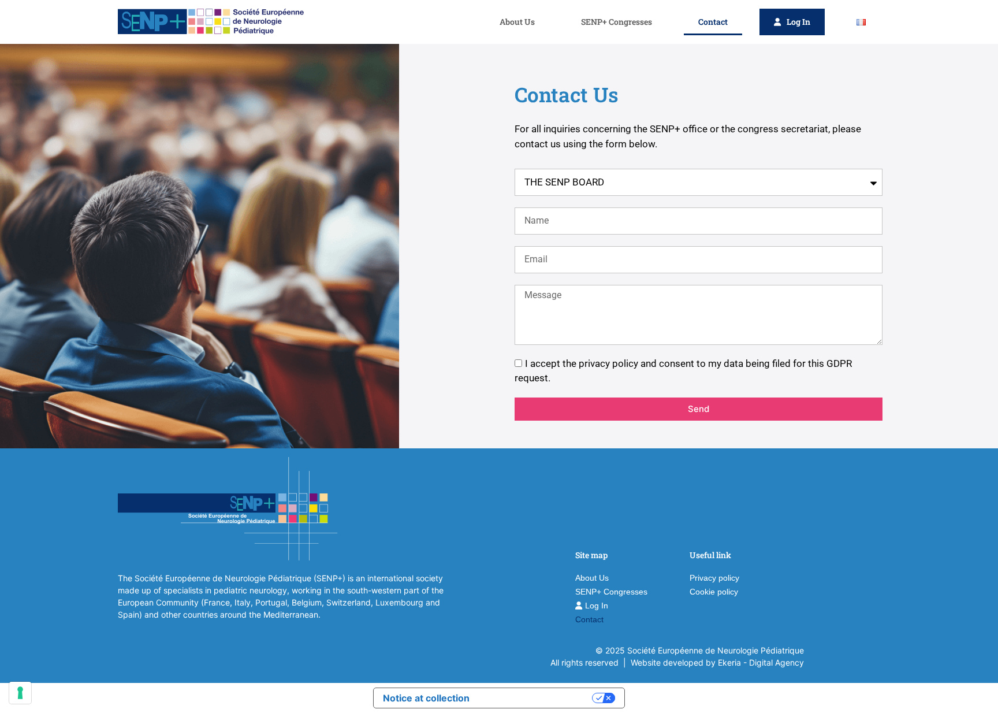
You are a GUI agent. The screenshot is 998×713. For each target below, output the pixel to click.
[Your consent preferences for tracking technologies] (20, 693)
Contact (713, 21)
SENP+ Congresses (616, 21)
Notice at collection (426, 698)
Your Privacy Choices (536, 698)
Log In (798, 21)
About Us (517, 21)
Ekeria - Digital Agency (761, 662)
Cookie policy (714, 591)
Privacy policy (714, 577)
